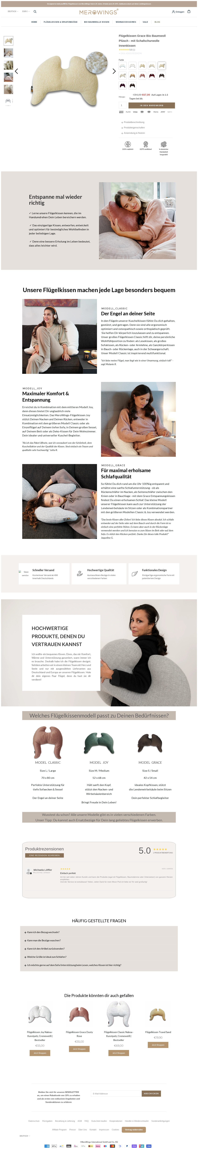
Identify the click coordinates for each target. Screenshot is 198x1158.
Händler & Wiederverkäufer (137, 1121)
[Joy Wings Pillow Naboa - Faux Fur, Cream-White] (138, 419)
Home (34, 22)
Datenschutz (34, 1121)
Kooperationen (116, 1121)
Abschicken (151, 1094)
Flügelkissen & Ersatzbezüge (61, 22)
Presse (72, 1129)
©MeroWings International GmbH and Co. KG (99, 1142)
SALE (145, 22)
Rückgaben (47, 1121)
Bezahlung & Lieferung (65, 1121)
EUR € (24, 11)
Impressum (104, 1129)
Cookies (115, 1129)
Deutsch (12, 11)
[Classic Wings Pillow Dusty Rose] (48, 743)
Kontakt (93, 1129)
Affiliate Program (59, 1129)
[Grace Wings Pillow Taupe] (150, 743)
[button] (122, 66)
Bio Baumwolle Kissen (96, 22)
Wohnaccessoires (126, 22)
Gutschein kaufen (99, 1121)
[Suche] (35, 11)
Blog (157, 22)
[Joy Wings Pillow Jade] (99, 743)
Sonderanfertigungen (160, 1121)
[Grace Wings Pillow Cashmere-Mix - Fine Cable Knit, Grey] (59, 501)
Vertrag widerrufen (134, 1129)
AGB (80, 1121)
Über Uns (82, 1129)
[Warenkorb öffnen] (189, 11)
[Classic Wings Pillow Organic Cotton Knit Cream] (59, 336)
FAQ (87, 1121)
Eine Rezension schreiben (44, 855)
